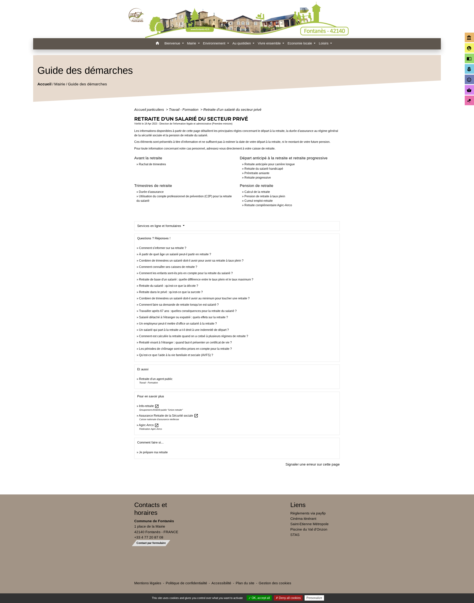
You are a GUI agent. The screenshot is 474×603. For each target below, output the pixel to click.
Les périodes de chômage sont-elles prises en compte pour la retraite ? (185, 348)
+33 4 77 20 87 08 (148, 537)
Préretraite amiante (256, 173)
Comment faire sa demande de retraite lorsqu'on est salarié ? (179, 304)
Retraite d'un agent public (156, 379)
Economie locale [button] (300, 43)
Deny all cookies (289, 597)
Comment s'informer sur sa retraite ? (162, 248)
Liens (298, 504)
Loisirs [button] (324, 43)
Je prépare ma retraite (153, 452)
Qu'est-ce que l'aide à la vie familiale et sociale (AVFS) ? (176, 355)
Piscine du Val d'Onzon (308, 529)
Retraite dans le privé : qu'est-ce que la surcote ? (171, 292)
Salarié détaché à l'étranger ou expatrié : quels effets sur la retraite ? (183, 317)
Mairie (59, 84)
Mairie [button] (192, 43)
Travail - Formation (184, 109)
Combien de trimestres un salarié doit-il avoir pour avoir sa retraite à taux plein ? (191, 260)
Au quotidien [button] (242, 43)
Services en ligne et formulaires (159, 226)
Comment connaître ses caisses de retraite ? (168, 266)
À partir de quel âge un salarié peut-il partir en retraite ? (175, 254)
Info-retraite (149, 406)
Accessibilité (221, 583)
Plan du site (245, 583)
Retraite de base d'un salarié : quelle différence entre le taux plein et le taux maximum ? (196, 279)
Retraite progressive (257, 177)
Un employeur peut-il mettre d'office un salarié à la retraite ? (178, 323)
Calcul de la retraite (257, 191)
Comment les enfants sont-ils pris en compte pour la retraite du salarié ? (186, 273)
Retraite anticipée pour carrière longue (269, 164)
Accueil (44, 84)
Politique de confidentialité (186, 583)
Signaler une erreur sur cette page (313, 464)
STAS (295, 535)
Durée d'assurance (151, 191)
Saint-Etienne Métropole (309, 524)
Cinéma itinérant (303, 518)
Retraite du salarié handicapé (263, 168)
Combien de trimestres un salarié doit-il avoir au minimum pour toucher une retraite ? (194, 298)
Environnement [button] (214, 43)
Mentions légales (147, 583)
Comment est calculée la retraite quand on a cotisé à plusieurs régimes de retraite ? (193, 336)
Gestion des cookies (275, 583)
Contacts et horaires (150, 508)
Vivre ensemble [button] (270, 43)
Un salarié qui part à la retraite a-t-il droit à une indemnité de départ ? (184, 329)
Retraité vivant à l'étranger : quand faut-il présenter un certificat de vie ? (185, 342)
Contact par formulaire (151, 542)
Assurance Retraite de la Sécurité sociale (168, 415)
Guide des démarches (87, 84)
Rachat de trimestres (152, 164)
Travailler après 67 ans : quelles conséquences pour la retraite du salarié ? (188, 311)
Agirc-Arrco (149, 425)
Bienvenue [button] (172, 43)
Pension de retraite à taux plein (264, 196)
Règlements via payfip (308, 513)
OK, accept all (260, 597)
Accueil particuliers (149, 109)
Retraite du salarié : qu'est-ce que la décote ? (168, 285)
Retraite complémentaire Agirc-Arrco (268, 205)
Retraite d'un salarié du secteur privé (232, 109)
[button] (157, 43)
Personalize (314, 597)
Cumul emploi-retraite (258, 200)
